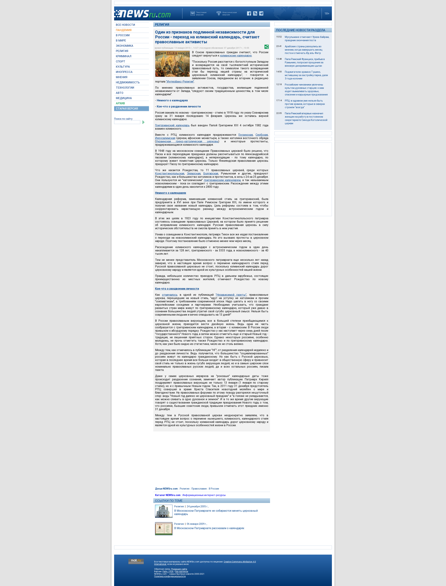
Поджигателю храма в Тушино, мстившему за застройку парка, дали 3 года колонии (306, 75)
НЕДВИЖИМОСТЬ (128, 82)
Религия (162, 24)
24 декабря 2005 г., (198, 506)
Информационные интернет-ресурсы (204, 495)
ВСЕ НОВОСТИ (125, 25)
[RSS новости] (255, 13)
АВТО (119, 93)
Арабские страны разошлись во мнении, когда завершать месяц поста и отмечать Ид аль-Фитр (303, 49)
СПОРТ (120, 61)
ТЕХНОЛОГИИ (125, 87)
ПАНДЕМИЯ (124, 30)
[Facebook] (249, 13)
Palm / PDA (168, 571)
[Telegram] (261, 13)
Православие (199, 488)
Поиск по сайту (123, 118)
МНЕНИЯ (121, 77)
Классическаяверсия (229, 13)
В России (214, 488)
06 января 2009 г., (197, 523)
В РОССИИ (123, 35)
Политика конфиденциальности (170, 576)
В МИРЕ (121, 40)
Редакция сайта (179, 569)
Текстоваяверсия (201, 13)
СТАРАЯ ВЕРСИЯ (127, 108)
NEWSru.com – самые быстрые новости (174, 574)
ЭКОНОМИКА (124, 45)
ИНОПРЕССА (124, 72)
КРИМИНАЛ (123, 56)
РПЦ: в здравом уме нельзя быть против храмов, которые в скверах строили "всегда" (305, 104)
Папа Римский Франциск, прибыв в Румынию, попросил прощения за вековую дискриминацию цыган (305, 62)
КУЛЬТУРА (123, 66)
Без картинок (181, 571)
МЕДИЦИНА (124, 98)
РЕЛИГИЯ (122, 51)
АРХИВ (120, 103)
